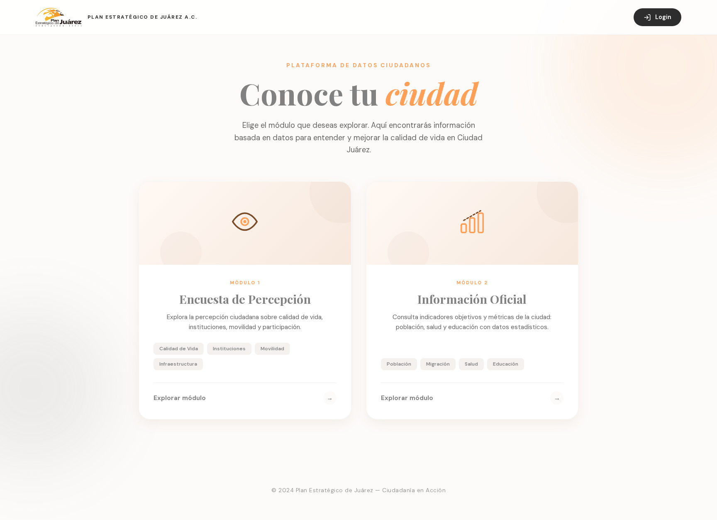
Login (663, 17)
